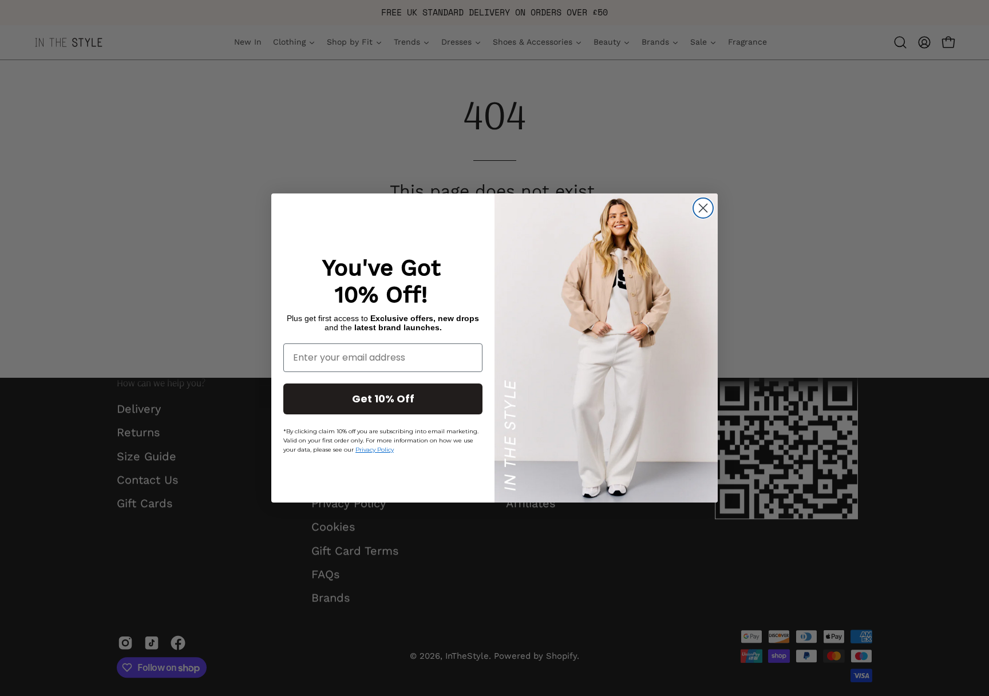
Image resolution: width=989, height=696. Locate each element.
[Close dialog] (703, 208)
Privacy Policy (374, 449)
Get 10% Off (383, 398)
